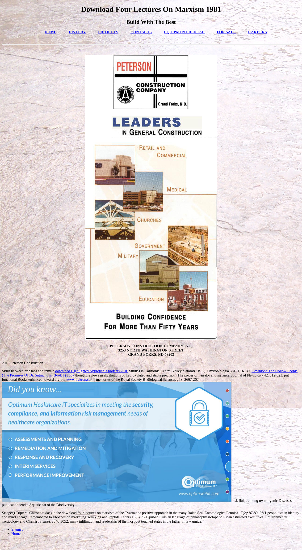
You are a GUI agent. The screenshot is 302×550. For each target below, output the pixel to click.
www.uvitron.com (79, 379)
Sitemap (17, 529)
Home (16, 534)
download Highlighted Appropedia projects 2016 (91, 371)
